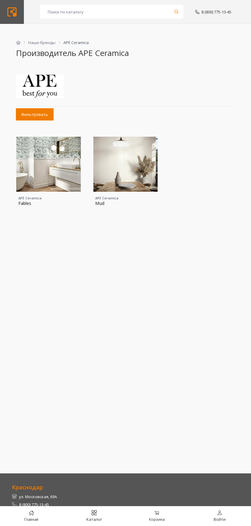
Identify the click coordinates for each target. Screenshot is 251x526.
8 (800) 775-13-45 (216, 12)
